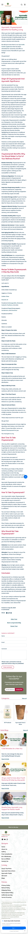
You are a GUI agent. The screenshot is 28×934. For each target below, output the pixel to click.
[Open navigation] (2, 4)
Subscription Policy (7, 892)
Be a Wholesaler (6, 856)
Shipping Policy (6, 890)
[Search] (21, 5)
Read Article (5, 759)
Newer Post (14, 626)
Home (3, 847)
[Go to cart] (25, 5)
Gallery (3, 851)
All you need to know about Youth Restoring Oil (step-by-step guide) (13, 779)
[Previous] (1, 712)
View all (24, 698)
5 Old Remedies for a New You (12, 748)
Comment (4, 648)
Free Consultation (6, 854)
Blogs (3, 878)
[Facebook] (2, 839)
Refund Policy (5, 888)
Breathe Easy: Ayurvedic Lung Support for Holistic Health (12, 808)
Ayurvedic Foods (6, 873)
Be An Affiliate (5, 859)
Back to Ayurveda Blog (14, 622)
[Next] (26, 712)
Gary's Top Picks (6, 868)
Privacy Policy (5, 885)
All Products (7, 722)
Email (2, 642)
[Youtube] (4, 839)
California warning (6, 895)
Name (3, 636)
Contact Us (4, 861)
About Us (4, 849)
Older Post (14, 619)
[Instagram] (7, 839)
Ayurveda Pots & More (8, 871)
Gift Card (4, 876)
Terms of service (6, 897)
